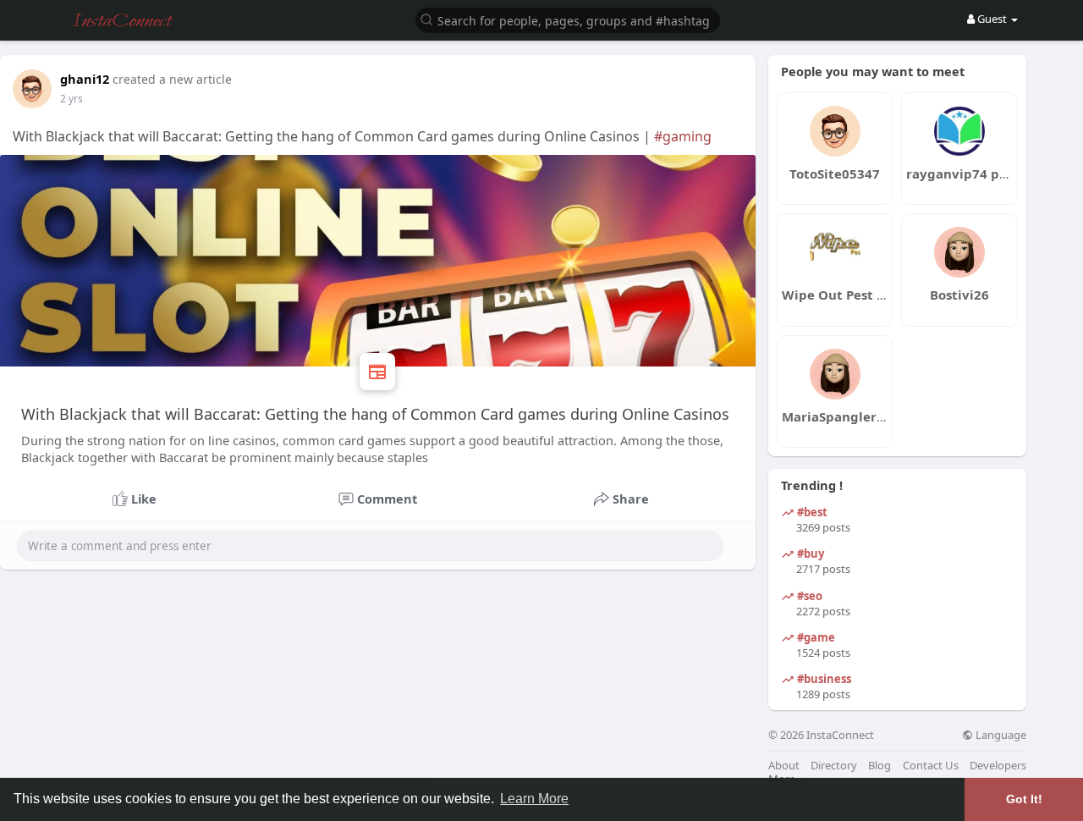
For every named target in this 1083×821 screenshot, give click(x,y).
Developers (998, 765)
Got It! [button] (1024, 799)
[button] (568, 19)
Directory (834, 765)
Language (999, 735)
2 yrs (71, 98)
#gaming (683, 136)
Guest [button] (992, 18)
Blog (879, 765)
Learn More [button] (534, 798)
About (784, 765)
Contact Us (931, 765)
